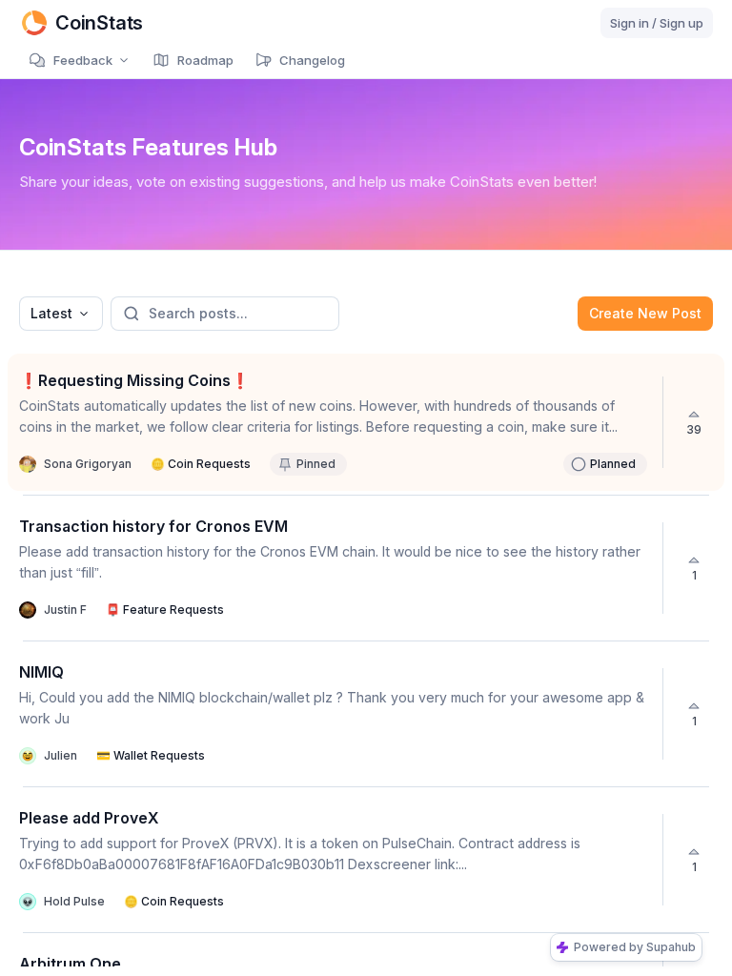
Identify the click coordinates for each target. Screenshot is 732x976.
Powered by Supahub (635, 947)
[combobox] (61, 313)
